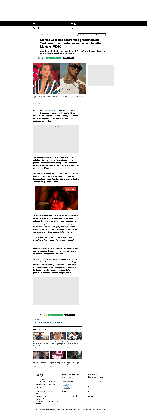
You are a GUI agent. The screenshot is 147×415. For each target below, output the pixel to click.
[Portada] (40, 378)
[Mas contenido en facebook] (70, 396)
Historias (91, 397)
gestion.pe (61, 410)
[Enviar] (34, 28)
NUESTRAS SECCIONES (93, 374)
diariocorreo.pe (86, 410)
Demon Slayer (89, 28)
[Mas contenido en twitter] (73, 396)
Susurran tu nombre (80, 28)
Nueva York (64, 28)
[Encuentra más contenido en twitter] (39, 58)
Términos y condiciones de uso (71, 374)
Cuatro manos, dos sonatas (101, 28)
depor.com (69, 410)
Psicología (71, 28)
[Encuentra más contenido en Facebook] (35, 58)
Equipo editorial (40, 379)
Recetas (102, 392)
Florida (48, 28)
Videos (102, 377)
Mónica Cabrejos (40, 322)
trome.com (77, 410)
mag (105, 410)
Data (101, 382)
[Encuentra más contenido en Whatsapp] (43, 58)
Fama (90, 387)
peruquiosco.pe (97, 410)
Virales (90, 392)
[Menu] (34, 23)
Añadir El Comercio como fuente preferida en (92, 35)
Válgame (50, 322)
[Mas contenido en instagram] (77, 396)
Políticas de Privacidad (68, 378)
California (53, 28)
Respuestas (92, 377)
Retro (102, 387)
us (89, 382)
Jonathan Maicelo (51, 110)
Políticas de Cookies (68, 381)
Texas (59, 28)
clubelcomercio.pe (50, 410)
